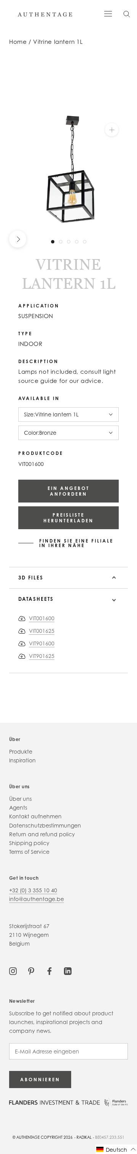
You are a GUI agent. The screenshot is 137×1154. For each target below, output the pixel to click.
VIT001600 (41, 618)
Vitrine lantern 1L (58, 41)
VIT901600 (41, 643)
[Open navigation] (108, 13)
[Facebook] (49, 970)
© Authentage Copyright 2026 (43, 1137)
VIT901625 (41, 656)
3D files (30, 578)
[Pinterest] (31, 970)
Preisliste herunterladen (68, 517)
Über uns (20, 798)
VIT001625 (41, 630)
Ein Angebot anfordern (68, 491)
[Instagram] (13, 970)
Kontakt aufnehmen (35, 816)
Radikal (84, 1137)
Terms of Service (29, 851)
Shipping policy (29, 843)
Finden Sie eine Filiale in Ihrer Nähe (76, 543)
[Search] (126, 13)
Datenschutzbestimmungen (45, 825)
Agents (18, 807)
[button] (116, 1149)
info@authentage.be (36, 899)
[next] (17, 239)
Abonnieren (40, 1079)
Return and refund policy (42, 834)
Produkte (20, 751)
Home (18, 41)
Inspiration (22, 760)
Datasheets (36, 599)
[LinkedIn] (68, 970)
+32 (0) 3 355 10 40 (33, 890)
